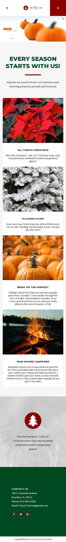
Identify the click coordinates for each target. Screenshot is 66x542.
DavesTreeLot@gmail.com (33, 505)
